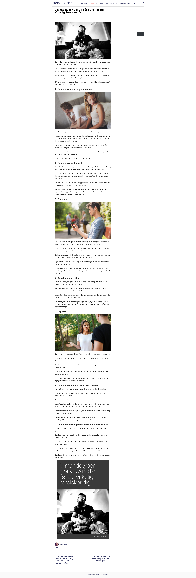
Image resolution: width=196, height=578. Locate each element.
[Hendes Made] (65, 3)
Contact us (105, 574)
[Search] (140, 34)
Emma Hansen (59, 15)
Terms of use (91, 574)
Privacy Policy (98, 574)
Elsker (56, 17)
